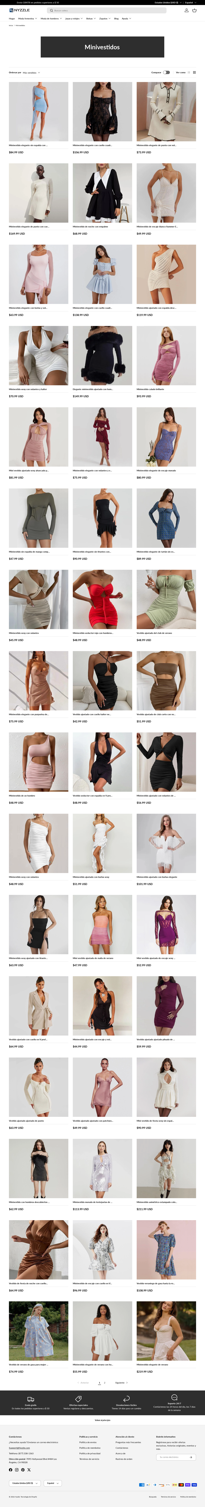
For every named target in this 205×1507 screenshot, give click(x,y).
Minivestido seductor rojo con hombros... (93, 633)
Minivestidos (20, 25)
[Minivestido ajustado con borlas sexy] (102, 843)
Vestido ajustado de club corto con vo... (156, 714)
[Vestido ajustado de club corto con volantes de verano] (166, 680)
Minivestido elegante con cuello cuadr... (92, 145)
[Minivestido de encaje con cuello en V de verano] (102, 1249)
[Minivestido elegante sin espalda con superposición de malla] (38, 111)
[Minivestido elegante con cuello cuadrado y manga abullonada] (102, 274)
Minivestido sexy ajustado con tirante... (28, 958)
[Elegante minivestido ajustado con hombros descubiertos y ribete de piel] (102, 355)
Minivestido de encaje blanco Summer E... (157, 226)
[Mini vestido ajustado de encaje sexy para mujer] (166, 924)
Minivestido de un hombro (22, 795)
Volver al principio (102, 1420)
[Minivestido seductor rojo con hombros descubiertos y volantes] (102, 599)
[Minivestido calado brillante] (166, 355)
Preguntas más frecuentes (128, 1442)
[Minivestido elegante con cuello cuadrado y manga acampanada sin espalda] (102, 111)
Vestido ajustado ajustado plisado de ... (156, 1039)
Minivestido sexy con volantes (24, 633)
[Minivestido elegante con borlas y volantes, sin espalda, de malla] (38, 274)
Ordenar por (15, 72)
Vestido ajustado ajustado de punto (26, 1120)
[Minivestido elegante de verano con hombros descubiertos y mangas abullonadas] (102, 1331)
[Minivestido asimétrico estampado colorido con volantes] (166, 1168)
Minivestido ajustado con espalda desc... (156, 307)
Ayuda (125, 18)
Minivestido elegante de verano (152, 1364)
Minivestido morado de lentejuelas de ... (92, 1202)
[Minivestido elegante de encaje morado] (166, 437)
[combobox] (107, 10)
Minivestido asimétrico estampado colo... (157, 1202)
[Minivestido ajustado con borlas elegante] (166, 843)
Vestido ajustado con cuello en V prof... (28, 1039)
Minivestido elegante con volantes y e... (92, 470)
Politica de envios (88, 1442)
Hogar (12, 18)
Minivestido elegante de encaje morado (156, 470)
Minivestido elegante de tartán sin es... (156, 551)
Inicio (11, 25)
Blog (116, 18)
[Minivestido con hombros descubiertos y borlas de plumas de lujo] (38, 1168)
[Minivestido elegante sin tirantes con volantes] (102, 518)
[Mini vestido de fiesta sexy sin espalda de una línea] (166, 1087)
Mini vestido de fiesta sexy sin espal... (155, 1120)
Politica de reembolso (89, 1447)
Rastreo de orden (124, 1459)
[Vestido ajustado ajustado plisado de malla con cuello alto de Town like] (166, 1006)
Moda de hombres (50, 18)
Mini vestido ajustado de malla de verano (93, 958)
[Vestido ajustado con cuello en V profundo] (38, 1006)
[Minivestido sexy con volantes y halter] (38, 355)
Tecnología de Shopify (29, 1497)
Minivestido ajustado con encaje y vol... (92, 1039)
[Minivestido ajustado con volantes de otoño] (166, 762)
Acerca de (120, 1453)
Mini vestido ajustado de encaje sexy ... (156, 958)
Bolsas (89, 18)
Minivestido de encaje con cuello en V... (92, 1283)
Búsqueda (152, 1497)
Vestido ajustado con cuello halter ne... (92, 714)
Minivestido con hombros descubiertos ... (29, 1202)
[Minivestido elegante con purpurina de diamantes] (38, 680)
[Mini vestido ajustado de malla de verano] (102, 924)
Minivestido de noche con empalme (90, 226)
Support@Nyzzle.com (19, 1447)
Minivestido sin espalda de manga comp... (29, 551)
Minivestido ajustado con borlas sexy (91, 877)
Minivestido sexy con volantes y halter (28, 389)
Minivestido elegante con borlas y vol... (28, 307)
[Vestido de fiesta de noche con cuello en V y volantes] (38, 1249)
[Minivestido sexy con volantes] (38, 599)
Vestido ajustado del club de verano (154, 633)
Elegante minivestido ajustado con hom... (93, 389)
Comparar (156, 72)
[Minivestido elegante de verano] (166, 1331)
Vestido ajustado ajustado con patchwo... (93, 1120)
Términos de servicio (89, 1459)
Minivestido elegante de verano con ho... (93, 1364)
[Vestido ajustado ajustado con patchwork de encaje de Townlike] (102, 1087)
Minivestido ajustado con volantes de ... (156, 795)
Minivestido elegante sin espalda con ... (28, 145)
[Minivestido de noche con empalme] (102, 193)
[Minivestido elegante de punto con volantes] (166, 111)
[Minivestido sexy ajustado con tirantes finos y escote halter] (38, 924)
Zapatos (103, 18)
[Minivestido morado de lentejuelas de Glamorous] (102, 1168)
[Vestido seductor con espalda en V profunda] (102, 762)
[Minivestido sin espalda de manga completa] (38, 518)
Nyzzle (17, 1497)
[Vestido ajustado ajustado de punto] (38, 1087)
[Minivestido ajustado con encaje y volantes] (102, 1006)
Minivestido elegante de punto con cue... (29, 226)
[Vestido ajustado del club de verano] (166, 599)
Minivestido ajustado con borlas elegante (157, 877)
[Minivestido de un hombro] (38, 762)
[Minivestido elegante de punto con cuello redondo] (38, 193)
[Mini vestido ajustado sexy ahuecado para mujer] (38, 437)
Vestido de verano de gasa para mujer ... (28, 1364)
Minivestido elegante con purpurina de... (29, 714)
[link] (82, 1382)
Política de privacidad (89, 1453)
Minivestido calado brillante (150, 389)
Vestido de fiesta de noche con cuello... (28, 1283)
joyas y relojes (72, 18)
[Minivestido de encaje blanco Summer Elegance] (166, 193)
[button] (194, 10)
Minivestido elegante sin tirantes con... (92, 551)
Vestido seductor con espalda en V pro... (92, 795)
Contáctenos (122, 1447)
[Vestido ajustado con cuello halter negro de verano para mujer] (102, 680)
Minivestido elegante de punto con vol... (156, 145)
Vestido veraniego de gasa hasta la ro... (156, 1283)
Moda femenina (26, 18)
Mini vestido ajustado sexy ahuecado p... (29, 470)
